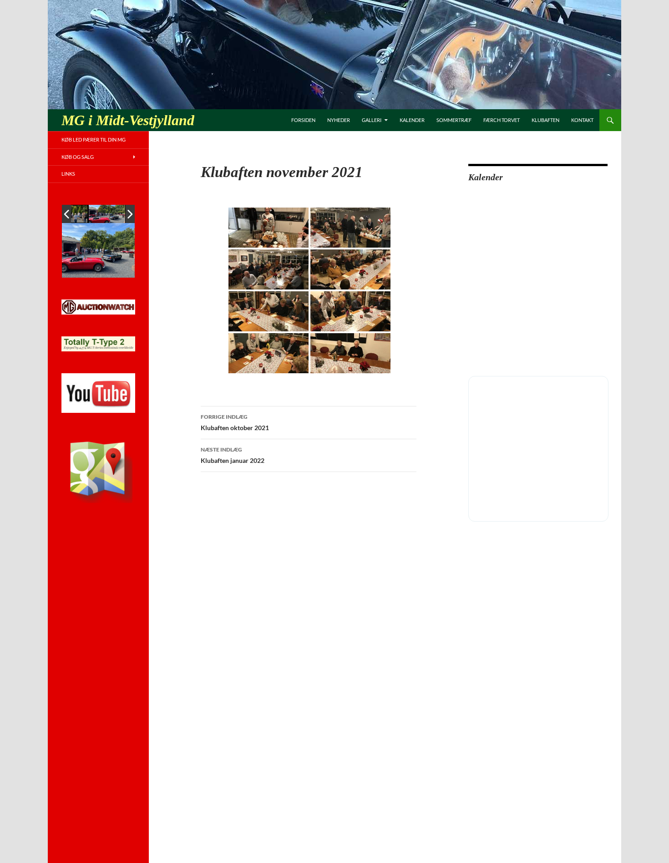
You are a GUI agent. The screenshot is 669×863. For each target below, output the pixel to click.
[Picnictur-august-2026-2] (107, 214)
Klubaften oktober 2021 (235, 422)
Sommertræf (453, 120)
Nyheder (338, 120)
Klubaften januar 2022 (232, 455)
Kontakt (582, 120)
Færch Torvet (501, 120)
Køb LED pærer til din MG (93, 139)
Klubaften (545, 120)
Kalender (412, 120)
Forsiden (303, 120)
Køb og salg (77, 157)
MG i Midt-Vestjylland (127, 120)
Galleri (371, 120)
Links (68, 174)
